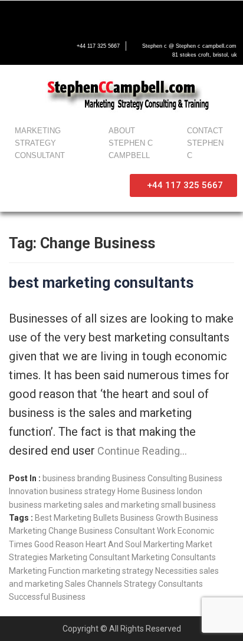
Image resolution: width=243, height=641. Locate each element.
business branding (76, 478)
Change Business (80, 530)
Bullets (106, 517)
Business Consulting (149, 478)
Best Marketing (63, 517)
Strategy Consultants (163, 584)
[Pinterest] (114, 15)
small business (188, 504)
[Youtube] (64, 15)
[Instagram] (89, 15)
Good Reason (59, 544)
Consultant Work (145, 530)
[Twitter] (40, 15)
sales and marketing (121, 504)
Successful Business (47, 596)
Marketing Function (44, 571)
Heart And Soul (114, 544)
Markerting (163, 544)
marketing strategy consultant (40, 143)
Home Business (146, 491)
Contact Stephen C (205, 143)
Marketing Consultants (174, 557)
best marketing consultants (101, 282)
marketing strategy (117, 571)
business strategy (83, 491)
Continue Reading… (141, 451)
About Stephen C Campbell (131, 143)
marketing (63, 504)
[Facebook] (15, 15)
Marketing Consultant (90, 557)
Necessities (176, 571)
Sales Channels (93, 584)
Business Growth (151, 517)
